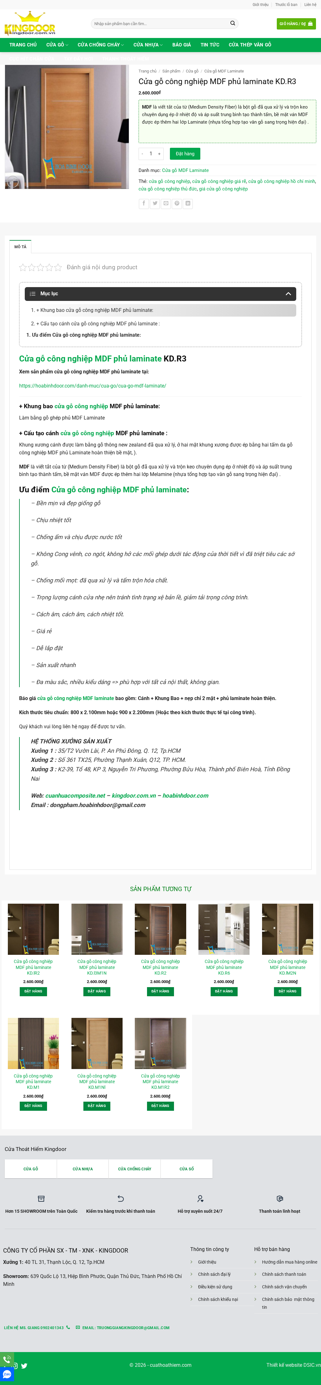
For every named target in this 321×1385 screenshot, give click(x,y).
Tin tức (210, 45)
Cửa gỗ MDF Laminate (224, 71)
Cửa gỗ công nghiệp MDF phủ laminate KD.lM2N (287, 967)
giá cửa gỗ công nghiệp (223, 189)
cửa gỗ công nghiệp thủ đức (168, 189)
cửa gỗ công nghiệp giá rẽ (219, 181)
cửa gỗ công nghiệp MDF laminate (75, 698)
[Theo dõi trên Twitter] (24, 1366)
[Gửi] (233, 24)
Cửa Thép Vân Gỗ (250, 45)
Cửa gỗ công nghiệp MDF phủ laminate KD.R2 (160, 967)
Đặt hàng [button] (33, 991)
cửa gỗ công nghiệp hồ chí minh (281, 181)
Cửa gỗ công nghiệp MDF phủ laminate (90, 358)
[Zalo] (7, 1374)
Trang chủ (23, 45)
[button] (296, 23)
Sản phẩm (171, 71)
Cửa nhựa (146, 45)
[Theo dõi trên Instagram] (14, 1366)
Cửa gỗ (55, 45)
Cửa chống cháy (99, 45)
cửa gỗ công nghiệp (81, 406)
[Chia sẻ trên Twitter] (155, 204)
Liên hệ (310, 4)
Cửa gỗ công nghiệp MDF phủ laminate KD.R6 (224, 967)
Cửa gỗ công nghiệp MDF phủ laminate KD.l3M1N (96, 967)
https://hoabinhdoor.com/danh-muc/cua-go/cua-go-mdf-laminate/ (92, 386)
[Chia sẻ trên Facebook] (144, 204)
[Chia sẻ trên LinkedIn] (188, 204)
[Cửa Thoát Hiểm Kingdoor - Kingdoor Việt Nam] (43, 23)
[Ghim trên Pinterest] (177, 204)
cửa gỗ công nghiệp (169, 181)
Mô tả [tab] (20, 246)
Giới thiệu (261, 4)
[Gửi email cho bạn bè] (166, 204)
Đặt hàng (185, 154)
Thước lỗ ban (286, 4)
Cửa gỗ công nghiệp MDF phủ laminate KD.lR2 (33, 967)
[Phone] (7, 1359)
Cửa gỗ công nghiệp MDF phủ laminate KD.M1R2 (160, 1081)
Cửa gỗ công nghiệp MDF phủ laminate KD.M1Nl (96, 1081)
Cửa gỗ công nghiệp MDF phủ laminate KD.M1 (33, 1081)
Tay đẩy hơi (78, 59)
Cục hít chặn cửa (32, 59)
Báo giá (181, 45)
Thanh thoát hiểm (125, 59)
